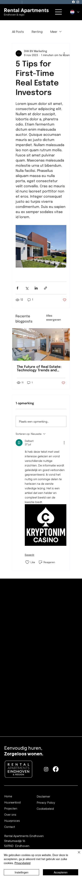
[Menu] (59, 12)
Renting (37, 32)
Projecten (10, 808)
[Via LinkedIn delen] (36, 288)
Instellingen (21, 872)
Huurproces (12, 821)
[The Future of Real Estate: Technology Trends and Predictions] (41, 344)
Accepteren (61, 872)
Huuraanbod (12, 802)
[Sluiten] (76, 854)
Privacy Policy (46, 802)
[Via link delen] (45, 288)
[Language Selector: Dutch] (75, 12)
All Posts (18, 32)
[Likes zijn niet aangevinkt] (27, 562)
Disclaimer (43, 796)
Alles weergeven (53, 317)
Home (8, 796)
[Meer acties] (64, 53)
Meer (53, 32)
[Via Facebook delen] (17, 288)
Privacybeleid (22, 863)
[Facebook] (73, 2)
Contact (9, 827)
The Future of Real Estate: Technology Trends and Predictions (39, 368)
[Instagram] (78, 2)
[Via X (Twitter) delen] (27, 288)
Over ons (10, 814)
